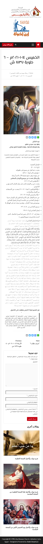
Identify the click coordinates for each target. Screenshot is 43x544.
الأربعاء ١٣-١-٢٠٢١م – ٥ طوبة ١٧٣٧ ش (14, 343)
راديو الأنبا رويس (7, 45)
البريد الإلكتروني (32, 396)
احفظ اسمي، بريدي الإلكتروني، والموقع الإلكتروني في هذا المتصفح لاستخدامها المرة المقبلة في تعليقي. (21, 411)
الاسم (35, 389)
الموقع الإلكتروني (32, 402)
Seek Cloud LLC (32, 542)
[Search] (15, 45)
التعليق (35, 362)
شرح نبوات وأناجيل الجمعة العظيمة (26, 459)
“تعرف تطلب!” (35, 342)
